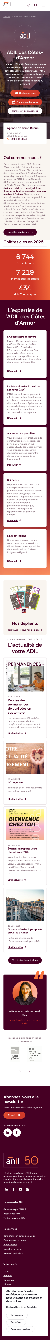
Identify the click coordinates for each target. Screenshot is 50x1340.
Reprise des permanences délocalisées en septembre (19, 706)
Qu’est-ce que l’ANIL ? (14, 1209)
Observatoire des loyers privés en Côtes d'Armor (25, 931)
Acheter (7, 1275)
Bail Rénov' (13, 480)
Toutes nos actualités (14, 1218)
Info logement (16, 782)
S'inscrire (12, 1115)
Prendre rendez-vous (27, 102)
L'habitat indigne (16, 535)
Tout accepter (17, 1315)
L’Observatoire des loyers (21, 336)
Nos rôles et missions (18, 232)
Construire (8, 1280)
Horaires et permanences (25, 110)
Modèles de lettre (12, 1249)
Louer (6, 1271)
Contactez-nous (27, 93)
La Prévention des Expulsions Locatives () (23, 388)
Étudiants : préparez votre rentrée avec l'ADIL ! (22, 850)
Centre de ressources (14, 1240)
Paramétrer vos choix (20, 1329)
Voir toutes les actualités (25, 960)
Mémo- (13, 1253)
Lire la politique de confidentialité (21, 1307)
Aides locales (10, 1244)
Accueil (6, 16)
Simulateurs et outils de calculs (19, 1235)
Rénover (7, 1284)
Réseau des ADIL (11, 1213)
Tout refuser (16, 1322)
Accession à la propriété (21, 433)
